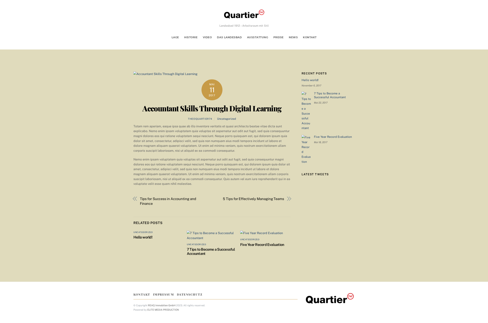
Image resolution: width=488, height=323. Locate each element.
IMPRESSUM (163, 294)
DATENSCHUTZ (189, 294)
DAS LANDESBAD (229, 37)
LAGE (175, 37)
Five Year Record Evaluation (262, 244)
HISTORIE (190, 37)
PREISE (278, 37)
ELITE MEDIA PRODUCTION (163, 309)
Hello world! (142, 237)
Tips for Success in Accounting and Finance (168, 201)
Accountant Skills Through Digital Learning (212, 108)
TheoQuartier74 (200, 118)
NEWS (293, 37)
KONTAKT (309, 37)
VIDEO (207, 37)
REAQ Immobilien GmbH (162, 305)
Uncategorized (226, 118)
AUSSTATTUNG (257, 37)
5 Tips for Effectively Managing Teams (253, 199)
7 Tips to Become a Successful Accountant (330, 95)
